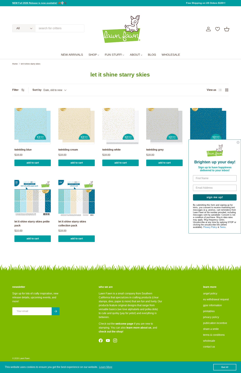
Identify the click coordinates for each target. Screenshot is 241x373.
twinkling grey (155, 149)
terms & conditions (214, 334)
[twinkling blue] (32, 126)
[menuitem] (72, 55)
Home (15, 64)
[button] (226, 29)
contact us (209, 346)
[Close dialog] (238, 142)
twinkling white (111, 149)
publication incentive (215, 323)
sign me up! (215, 197)
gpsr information (212, 305)
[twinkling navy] (208, 126)
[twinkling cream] (76, 126)
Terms (223, 227)
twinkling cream (68, 149)
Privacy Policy (210, 227)
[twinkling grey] (164, 126)
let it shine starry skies (30, 64)
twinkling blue (23, 149)
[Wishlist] (217, 29)
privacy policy (211, 317)
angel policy (210, 293)
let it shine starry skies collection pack (72, 223)
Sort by (36, 89)
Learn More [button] (105, 367)
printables (209, 311)
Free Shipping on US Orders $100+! (205, 3)
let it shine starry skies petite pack (32, 223)
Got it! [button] (224, 367)
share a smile (211, 329)
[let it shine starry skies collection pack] (76, 198)
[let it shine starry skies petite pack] (32, 198)
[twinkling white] (120, 126)
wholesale (209, 340)
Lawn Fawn (24, 358)
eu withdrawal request (216, 299)
